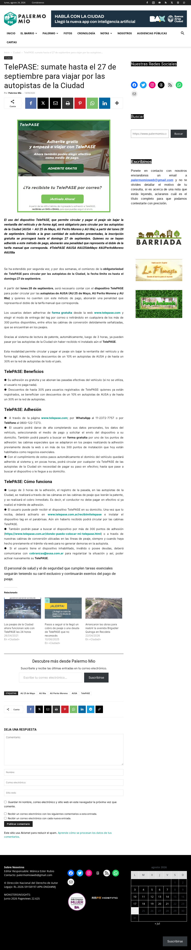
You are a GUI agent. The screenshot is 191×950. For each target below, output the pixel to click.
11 (143, 896)
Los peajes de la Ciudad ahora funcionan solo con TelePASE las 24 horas (19, 628)
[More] (117, 103)
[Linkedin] (104, 103)
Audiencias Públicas (152, 33)
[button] (182, 33)
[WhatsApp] (184, 2)
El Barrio (27, 33)
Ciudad (16, 52)
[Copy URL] (99, 709)
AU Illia (42, 693)
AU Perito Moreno (59, 693)
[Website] (178, 2)
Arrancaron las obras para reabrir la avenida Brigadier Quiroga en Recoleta (101, 628)
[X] (172, 2)
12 (152, 896)
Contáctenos (38, 2)
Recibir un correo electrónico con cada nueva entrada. (39, 818)
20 (159, 903)
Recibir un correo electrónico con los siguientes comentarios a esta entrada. (52, 813)
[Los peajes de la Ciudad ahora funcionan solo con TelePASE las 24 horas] (22, 608)
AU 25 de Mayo (28, 693)
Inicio (11, 33)
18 (143, 903)
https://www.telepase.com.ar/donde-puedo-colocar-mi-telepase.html (53, 534)
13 (159, 896)
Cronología (86, 33)
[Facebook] (147, 2)
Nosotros (125, 33)
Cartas (12, 42)
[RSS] (165, 2)
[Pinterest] (80, 103)
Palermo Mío (14, 92)
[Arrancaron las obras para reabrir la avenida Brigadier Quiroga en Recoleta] (103, 608)
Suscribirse (96, 677)
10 (134, 896)
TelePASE (85, 693)
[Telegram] (90, 709)
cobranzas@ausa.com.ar (46, 553)
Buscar (178, 133)
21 (167, 903)
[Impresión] (67, 103)
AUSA (74, 693)
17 (134, 903)
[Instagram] (153, 2)
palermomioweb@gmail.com (152, 180)
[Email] (55, 103)
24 (134, 911)
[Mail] (159, 2)
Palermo (49, 33)
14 (167, 896)
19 (152, 903)
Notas (104, 33)
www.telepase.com (107, 312)
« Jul (157, 923)
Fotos (68, 33)
